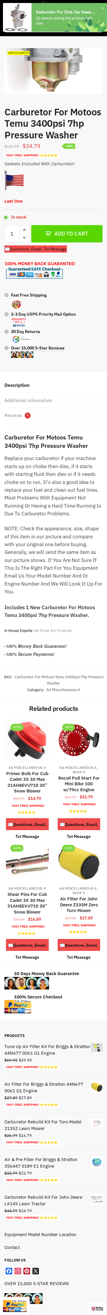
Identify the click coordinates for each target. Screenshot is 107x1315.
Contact (12, 1247)
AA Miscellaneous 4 (63, 689)
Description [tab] (16, 385)
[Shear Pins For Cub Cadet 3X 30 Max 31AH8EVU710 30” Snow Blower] (27, 861)
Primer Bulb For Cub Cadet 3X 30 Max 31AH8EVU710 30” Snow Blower (27, 782)
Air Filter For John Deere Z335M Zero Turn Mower (79, 904)
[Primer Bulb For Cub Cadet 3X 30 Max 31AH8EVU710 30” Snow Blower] (27, 740)
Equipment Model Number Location (40, 1234)
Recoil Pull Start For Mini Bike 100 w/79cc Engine (79, 783)
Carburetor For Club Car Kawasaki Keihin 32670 (66, 12)
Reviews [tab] (16, 415)
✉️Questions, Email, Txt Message (36, 249)
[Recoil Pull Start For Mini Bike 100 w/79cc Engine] (79, 740)
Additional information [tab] (28, 400)
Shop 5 (79, 772)
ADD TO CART (71, 233)
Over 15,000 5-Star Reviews (37, 348)
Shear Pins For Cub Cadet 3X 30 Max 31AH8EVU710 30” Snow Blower (27, 903)
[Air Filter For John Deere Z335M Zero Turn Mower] (79, 861)
